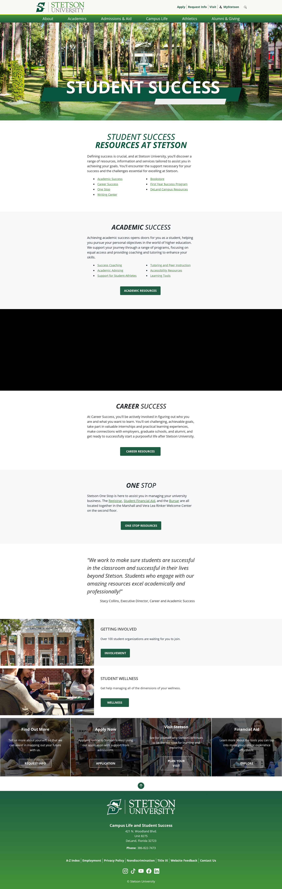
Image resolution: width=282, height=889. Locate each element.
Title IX (162, 860)
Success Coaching (109, 265)
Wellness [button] (114, 702)
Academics (77, 18)
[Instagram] (125, 870)
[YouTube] (141, 870)
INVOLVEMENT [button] (115, 653)
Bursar (174, 501)
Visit (213, 7)
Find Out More (35, 729)
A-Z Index (73, 860)
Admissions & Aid (116, 18)
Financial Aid (246, 729)
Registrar (115, 501)
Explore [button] (246, 763)
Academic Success (110, 179)
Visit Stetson (176, 726)
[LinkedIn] (156, 870)
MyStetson (231, 7)
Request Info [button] (35, 763)
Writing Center (107, 194)
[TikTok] (133, 870)
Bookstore (157, 179)
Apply (181, 7)
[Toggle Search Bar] (245, 7)
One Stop (103, 189)
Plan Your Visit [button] (176, 763)
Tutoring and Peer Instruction (170, 265)
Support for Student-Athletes (117, 276)
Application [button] (105, 763)
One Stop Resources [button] (141, 526)
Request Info (197, 7)
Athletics (189, 18)
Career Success (107, 184)
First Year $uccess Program (169, 184)
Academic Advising (110, 270)
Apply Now (105, 729)
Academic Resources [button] (140, 291)
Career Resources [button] (140, 451)
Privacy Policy (114, 860)
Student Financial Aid (139, 501)
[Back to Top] (141, 785)
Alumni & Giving (226, 18)
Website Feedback (184, 860)
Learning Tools (160, 276)
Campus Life (157, 18)
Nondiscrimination (141, 860)
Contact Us (208, 860)
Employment (91, 860)
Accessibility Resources (166, 270)
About (48, 18)
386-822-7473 (146, 848)
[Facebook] (148, 870)
